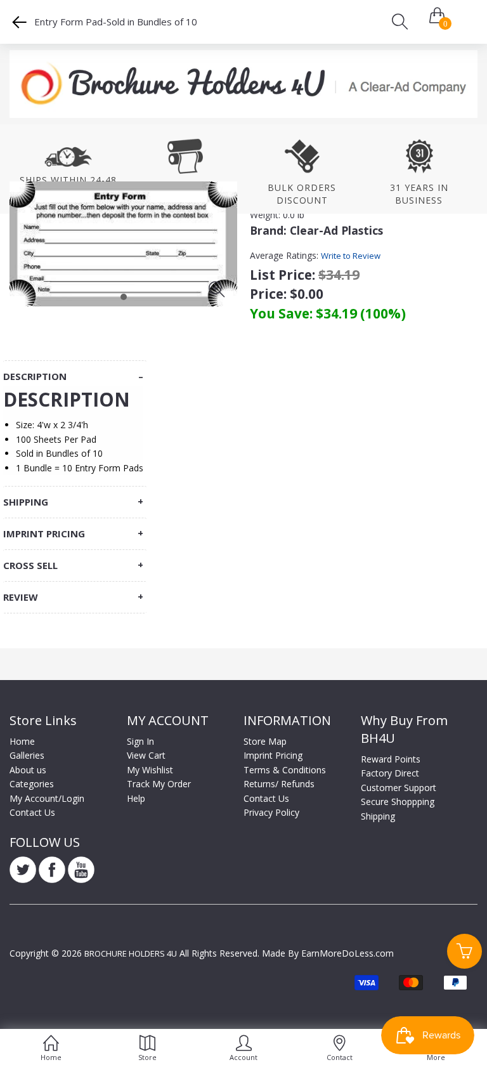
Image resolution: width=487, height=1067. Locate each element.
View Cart (146, 755)
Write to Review (350, 255)
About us (28, 770)
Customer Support (398, 788)
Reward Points (390, 759)
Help (136, 798)
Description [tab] (35, 376)
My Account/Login (47, 798)
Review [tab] (20, 597)
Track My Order (159, 784)
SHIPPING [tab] (25, 502)
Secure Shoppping (397, 801)
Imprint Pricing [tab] (44, 534)
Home (22, 741)
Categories (32, 784)
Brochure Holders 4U (130, 953)
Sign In (140, 741)
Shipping (378, 816)
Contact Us (32, 812)
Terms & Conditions (285, 770)
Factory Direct (390, 773)
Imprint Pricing (273, 755)
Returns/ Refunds (279, 784)
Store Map (265, 741)
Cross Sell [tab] (30, 565)
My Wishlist (150, 770)
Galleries (27, 755)
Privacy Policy (271, 812)
